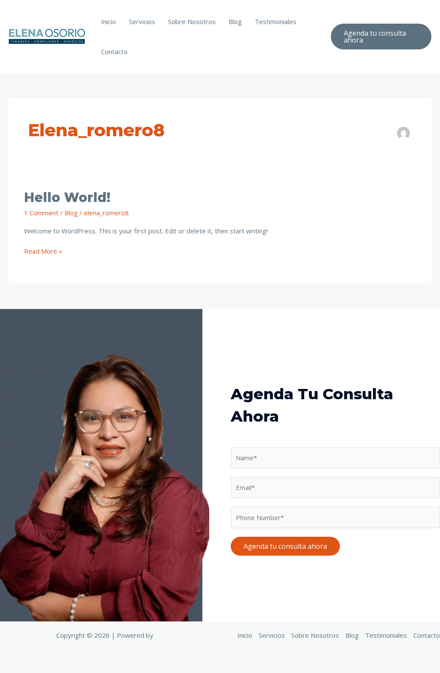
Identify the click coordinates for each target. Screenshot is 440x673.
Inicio (108, 21)
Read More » (43, 250)
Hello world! (67, 197)
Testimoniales (275, 21)
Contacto (114, 51)
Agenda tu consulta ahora (285, 546)
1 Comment (41, 212)
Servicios (142, 21)
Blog (235, 21)
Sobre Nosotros (192, 21)
